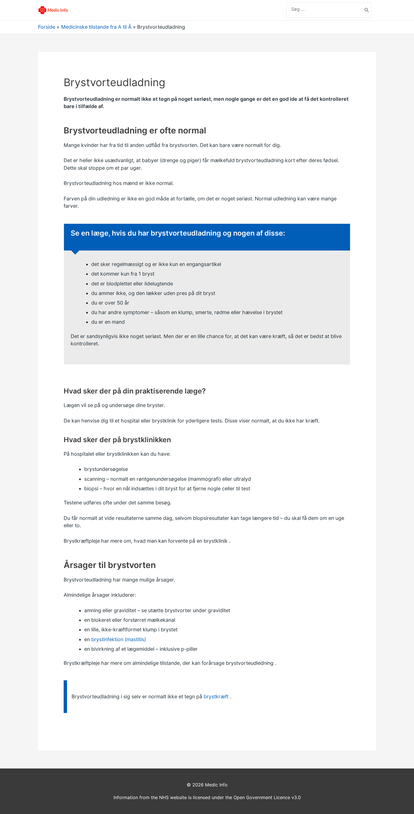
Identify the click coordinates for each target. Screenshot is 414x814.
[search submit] (367, 10)
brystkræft (216, 696)
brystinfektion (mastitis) (118, 639)
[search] (324, 9)
